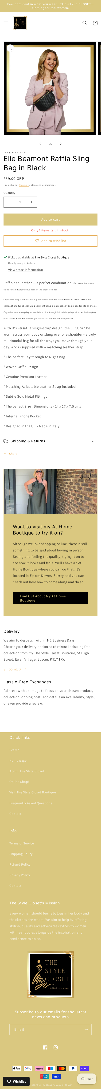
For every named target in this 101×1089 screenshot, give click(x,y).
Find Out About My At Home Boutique (43, 598)
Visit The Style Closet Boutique (32, 792)
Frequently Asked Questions (30, 803)
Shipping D (12, 669)
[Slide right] (61, 144)
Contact (15, 814)
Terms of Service (21, 843)
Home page (18, 760)
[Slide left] (40, 144)
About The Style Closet (26, 771)
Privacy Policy (19, 875)
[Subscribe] (86, 1029)
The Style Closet (44, 1085)
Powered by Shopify (63, 1085)
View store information (25, 270)
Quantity (9, 193)
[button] (6, 23)
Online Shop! (19, 782)
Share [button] (13, 453)
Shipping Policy (21, 854)
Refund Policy (19, 864)
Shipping (24, 184)
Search (14, 750)
